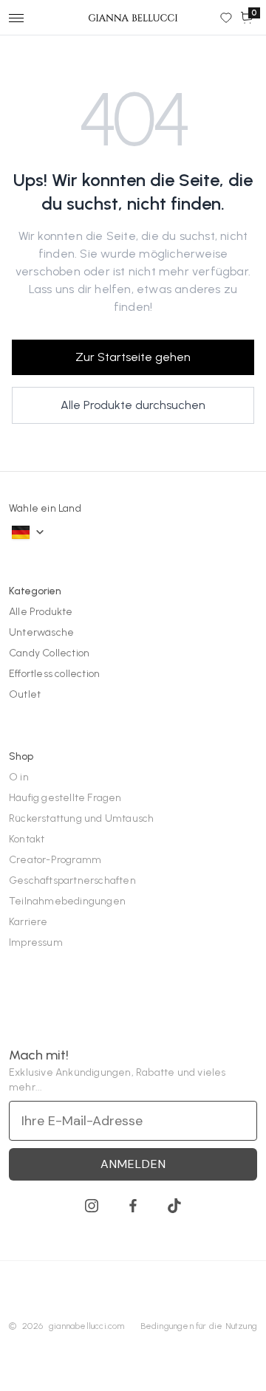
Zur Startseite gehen (133, 357)
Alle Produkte (41, 611)
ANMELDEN (133, 1164)
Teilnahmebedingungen (67, 901)
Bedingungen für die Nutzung (198, 1326)
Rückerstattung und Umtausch (81, 818)
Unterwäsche (41, 632)
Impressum (36, 942)
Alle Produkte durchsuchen (133, 405)
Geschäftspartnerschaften (72, 880)
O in (19, 777)
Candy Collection (49, 653)
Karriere (28, 922)
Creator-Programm (55, 860)
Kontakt (26, 839)
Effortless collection (54, 673)
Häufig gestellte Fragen (65, 797)
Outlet (25, 694)
